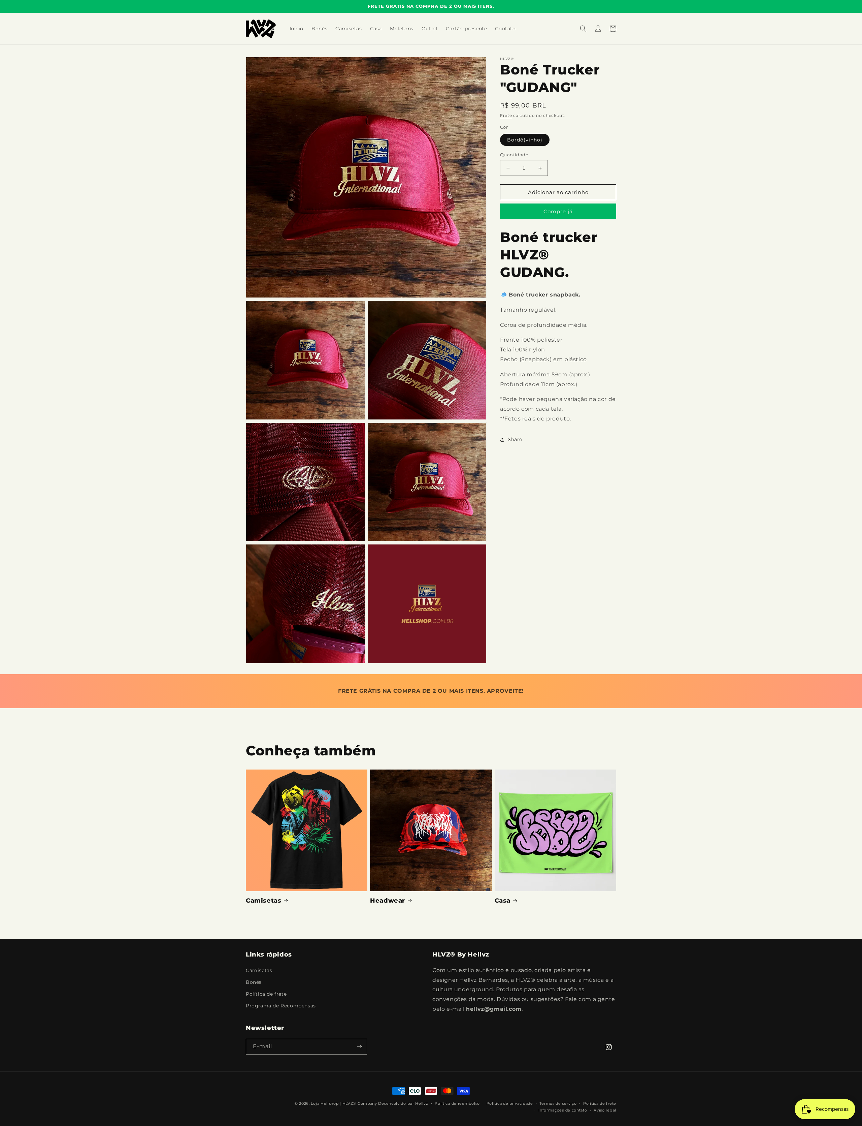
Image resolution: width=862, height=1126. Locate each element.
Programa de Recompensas (281, 1006)
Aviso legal (605, 1110)
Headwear (387, 900)
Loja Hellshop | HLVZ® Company (344, 1103)
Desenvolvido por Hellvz (403, 1103)
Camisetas (263, 900)
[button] (583, 28)
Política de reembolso (457, 1103)
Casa (502, 900)
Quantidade (514, 154)
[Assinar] (359, 1047)
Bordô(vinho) (524, 140)
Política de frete (266, 994)
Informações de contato (562, 1110)
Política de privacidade (510, 1103)
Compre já (558, 212)
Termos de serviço (557, 1103)
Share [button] (515, 439)
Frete (506, 115)
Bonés (254, 982)
